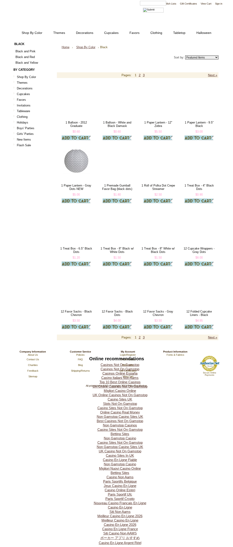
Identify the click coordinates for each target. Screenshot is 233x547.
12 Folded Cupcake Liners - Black (199, 313)
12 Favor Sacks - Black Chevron (76, 313)
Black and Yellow (26, 62)
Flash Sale (24, 145)
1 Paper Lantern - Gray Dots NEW (76, 187)
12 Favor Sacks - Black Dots (117, 313)
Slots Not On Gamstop (120, 404)
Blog (80, 365)
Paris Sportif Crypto (119, 499)
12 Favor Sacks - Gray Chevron (158, 313)
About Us (33, 354)
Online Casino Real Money (120, 412)
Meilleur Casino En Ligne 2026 (119, 516)
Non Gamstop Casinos (120, 425)
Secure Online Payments (209, 374)
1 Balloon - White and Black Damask (117, 124)
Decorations (25, 88)
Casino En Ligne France (120, 529)
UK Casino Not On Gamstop (120, 451)
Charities (33, 365)
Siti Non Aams (120, 512)
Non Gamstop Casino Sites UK (120, 416)
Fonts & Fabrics (175, 354)
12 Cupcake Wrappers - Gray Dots (199, 250)
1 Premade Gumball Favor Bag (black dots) (117, 187)
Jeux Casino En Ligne (120, 486)
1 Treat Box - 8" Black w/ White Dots (117, 250)
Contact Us (33, 359)
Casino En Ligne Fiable (120, 460)
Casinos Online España (119, 373)
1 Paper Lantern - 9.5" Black (199, 124)
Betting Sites (120, 434)
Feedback (32, 370)
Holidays (22, 122)
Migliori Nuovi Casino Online (120, 468)
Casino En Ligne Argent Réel (120, 543)
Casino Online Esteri (120, 490)
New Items (24, 139)
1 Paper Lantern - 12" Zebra (158, 124)
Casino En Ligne (120, 507)
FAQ (80, 359)
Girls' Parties (25, 134)
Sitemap (32, 376)
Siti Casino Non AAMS (120, 533)
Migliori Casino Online (120, 391)
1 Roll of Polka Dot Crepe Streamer (158, 187)
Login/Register (128, 354)
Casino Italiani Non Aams (120, 378)
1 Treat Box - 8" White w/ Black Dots (158, 250)
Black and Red (25, 57)
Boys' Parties (25, 128)
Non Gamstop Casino (120, 438)
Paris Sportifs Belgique (120, 481)
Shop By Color (26, 77)
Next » (212, 75)
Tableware (23, 111)
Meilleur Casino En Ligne (119, 520)
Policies (80, 354)
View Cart (206, 3)
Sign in (218, 3)
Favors (21, 99)
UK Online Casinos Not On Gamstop (120, 386)
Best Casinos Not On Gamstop (120, 421)
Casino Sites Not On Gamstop (120, 408)
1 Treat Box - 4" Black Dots (199, 187)
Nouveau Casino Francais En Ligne (120, 503)
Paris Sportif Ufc (120, 494)
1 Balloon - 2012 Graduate (76, 124)
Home (65, 47)
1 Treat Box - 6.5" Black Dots (76, 250)
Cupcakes (23, 94)
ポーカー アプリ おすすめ (120, 538)
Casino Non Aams (120, 477)
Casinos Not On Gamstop (120, 365)
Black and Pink (25, 51)
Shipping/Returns (80, 370)
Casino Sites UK (120, 399)
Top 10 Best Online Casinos (120, 382)
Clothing (22, 116)
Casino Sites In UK (120, 455)
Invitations (23, 105)
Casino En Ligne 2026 (120, 525)
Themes (22, 82)
